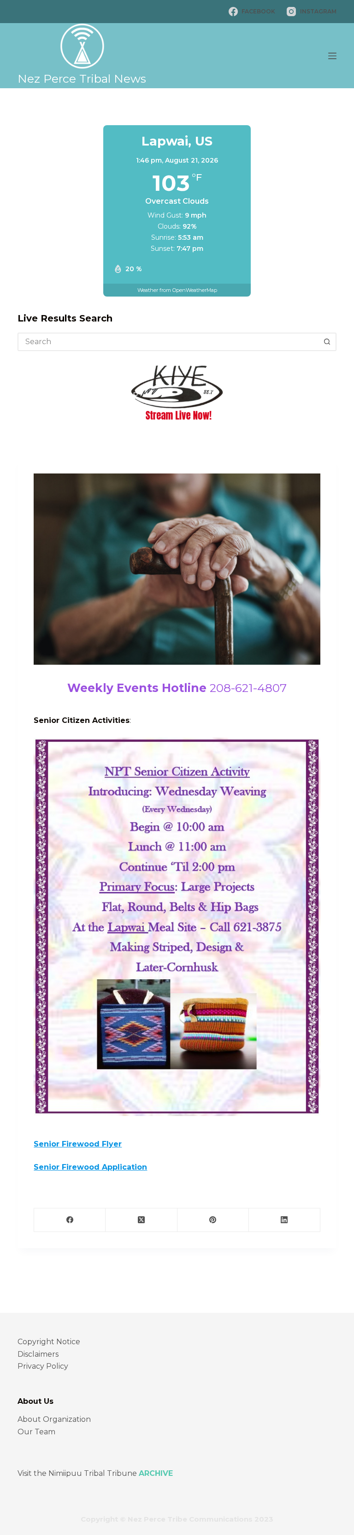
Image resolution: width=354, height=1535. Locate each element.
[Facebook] (70, 1220)
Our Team (36, 1431)
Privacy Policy (43, 1366)
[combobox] (168, 342)
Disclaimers (38, 1354)
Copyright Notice (49, 1341)
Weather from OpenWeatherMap (177, 290)
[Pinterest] (213, 1220)
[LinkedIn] (284, 1220)
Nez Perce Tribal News (82, 78)
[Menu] (332, 56)
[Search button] (327, 342)
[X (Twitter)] (141, 1220)
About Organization (54, 1419)
